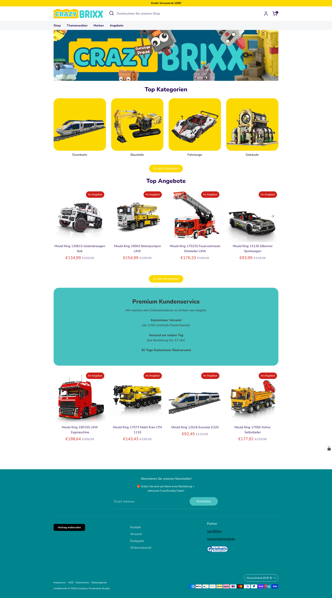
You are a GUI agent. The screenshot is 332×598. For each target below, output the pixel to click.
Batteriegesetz (99, 582)
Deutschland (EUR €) (259, 578)
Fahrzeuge (194, 155)
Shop (57, 26)
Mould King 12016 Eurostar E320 (195, 427)
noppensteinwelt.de (221, 539)
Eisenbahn (79, 155)
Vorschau (80, 236)
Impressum (60, 582)
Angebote (116, 26)
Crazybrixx (82, 588)
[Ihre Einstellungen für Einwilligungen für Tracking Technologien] (329, 448)
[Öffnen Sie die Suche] (111, 13)
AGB (70, 582)
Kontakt (135, 527)
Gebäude (252, 155)
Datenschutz (82, 582)
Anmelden (203, 501)
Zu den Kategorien (166, 168)
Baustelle (137, 155)
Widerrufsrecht (140, 548)
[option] (77, 228)
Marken (99, 26)
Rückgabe (137, 541)
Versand (136, 534)
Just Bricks (214, 531)
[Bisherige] (59, 216)
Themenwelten (77, 26)
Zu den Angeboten (166, 279)
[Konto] (265, 13)
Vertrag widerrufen (69, 527)
